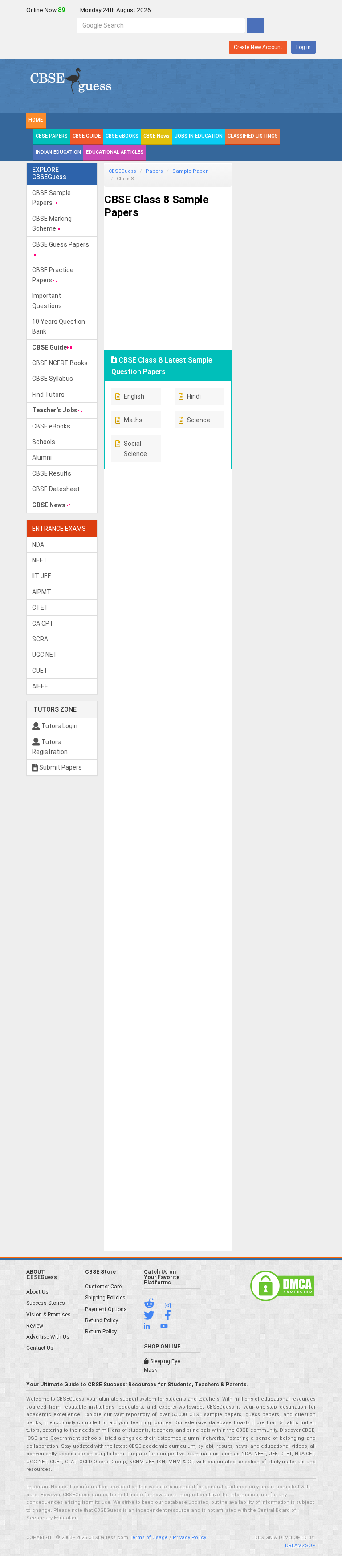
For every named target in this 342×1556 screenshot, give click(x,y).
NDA (38, 544)
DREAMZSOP (300, 1545)
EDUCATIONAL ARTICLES (114, 152)
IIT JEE (41, 575)
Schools (43, 441)
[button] (153, 1305)
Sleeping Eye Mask (162, 1365)
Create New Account (258, 47)
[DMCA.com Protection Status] (282, 1286)
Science (198, 420)
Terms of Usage (149, 1537)
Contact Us (39, 1348)
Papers (154, 171)
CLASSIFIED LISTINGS (253, 136)
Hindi (194, 396)
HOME (35, 120)
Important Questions (47, 300)
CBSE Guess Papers (60, 244)
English (134, 396)
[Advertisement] (168, 281)
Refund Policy (101, 1320)
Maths (133, 420)
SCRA (40, 639)
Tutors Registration (50, 746)
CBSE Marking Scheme (52, 223)
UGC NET (44, 654)
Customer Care (103, 1286)
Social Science (135, 448)
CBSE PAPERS (52, 136)
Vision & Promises (48, 1315)
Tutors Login (58, 725)
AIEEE (40, 686)
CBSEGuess (122, 171)
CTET (40, 607)
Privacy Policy (189, 1537)
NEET (40, 560)
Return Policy (101, 1331)
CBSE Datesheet (56, 489)
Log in (303, 47)
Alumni (42, 457)
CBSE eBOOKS (122, 136)
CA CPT (43, 623)
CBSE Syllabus (52, 378)
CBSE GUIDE (87, 136)
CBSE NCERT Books (60, 363)
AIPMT (41, 591)
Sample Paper (190, 171)
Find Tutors (48, 394)
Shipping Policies (105, 1298)
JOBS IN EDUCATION (199, 136)
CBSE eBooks (51, 426)
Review (34, 1326)
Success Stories (45, 1303)
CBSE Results (51, 473)
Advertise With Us (47, 1337)
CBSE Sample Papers (51, 197)
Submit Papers (60, 767)
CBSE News (156, 136)
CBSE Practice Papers (52, 274)
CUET (40, 670)
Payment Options (106, 1309)
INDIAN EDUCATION (58, 152)
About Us (37, 1292)
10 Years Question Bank (58, 326)
